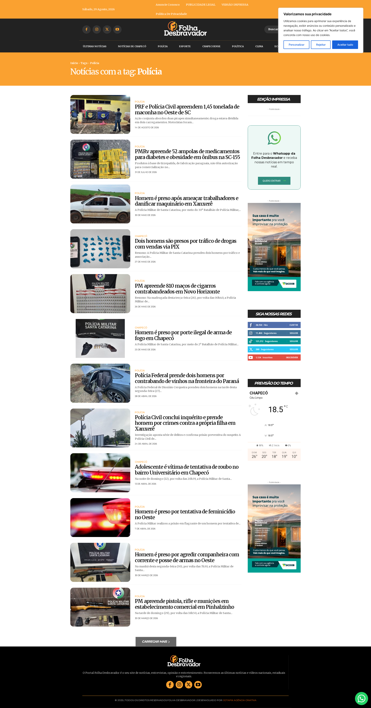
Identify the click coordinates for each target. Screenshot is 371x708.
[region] (320, 30)
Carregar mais (154, 641)
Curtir (293, 324)
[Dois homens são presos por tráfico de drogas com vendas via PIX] (100, 248)
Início (74, 63)
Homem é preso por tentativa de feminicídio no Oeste (185, 514)
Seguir (294, 333)
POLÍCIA (140, 101)
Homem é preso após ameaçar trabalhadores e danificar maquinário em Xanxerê (186, 201)
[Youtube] (117, 29)
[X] (107, 29)
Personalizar (296, 44)
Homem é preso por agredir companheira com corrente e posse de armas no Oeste (187, 557)
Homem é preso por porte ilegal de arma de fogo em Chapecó (183, 335)
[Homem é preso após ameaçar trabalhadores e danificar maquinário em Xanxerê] (100, 204)
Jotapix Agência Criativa (239, 700)
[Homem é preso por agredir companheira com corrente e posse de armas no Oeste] (100, 562)
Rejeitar (321, 44)
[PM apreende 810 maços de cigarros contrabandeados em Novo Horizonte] (100, 293)
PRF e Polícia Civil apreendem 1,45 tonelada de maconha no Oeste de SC (187, 109)
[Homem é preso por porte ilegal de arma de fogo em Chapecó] (100, 338)
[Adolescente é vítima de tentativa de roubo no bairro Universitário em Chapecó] (100, 472)
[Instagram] (97, 29)
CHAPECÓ (141, 236)
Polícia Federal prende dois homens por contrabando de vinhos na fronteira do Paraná (187, 378)
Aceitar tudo (345, 44)
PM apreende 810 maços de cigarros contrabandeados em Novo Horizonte (177, 289)
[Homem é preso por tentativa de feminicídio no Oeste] (100, 517)
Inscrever (292, 357)
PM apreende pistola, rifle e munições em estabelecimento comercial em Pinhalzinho (184, 604)
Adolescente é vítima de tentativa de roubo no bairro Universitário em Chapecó (186, 470)
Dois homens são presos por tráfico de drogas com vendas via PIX (185, 244)
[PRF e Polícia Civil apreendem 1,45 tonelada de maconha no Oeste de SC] (100, 114)
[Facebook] (86, 29)
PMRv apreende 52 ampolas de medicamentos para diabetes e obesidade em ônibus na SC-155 (187, 154)
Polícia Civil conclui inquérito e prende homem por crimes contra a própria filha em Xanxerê (185, 423)
